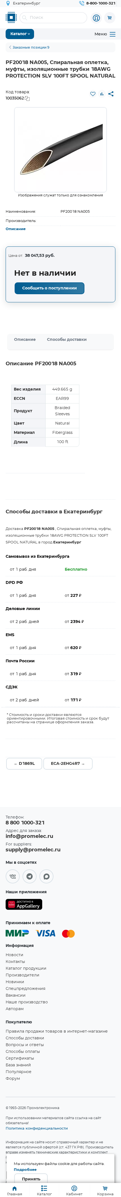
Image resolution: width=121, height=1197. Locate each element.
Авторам (15, 1009)
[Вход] (96, 18)
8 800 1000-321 (25, 823)
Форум (13, 1079)
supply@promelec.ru (33, 850)
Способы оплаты (23, 1052)
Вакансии (16, 996)
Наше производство (27, 1002)
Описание (16, 229)
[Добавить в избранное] (93, 94)
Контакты (15, 962)
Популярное (19, 1072)
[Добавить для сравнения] (102, 94)
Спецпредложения (25, 989)
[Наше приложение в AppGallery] (24, 905)
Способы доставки (67, 340)
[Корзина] (109, 17)
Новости (14, 955)
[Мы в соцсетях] (13, 876)
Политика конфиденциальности (37, 1128)
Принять (31, 1179)
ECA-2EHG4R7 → (68, 764)
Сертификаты (20, 1058)
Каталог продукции (26, 969)
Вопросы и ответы (25, 1045)
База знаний (18, 1065)
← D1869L (24, 764)
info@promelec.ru (29, 836)
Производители (22, 975)
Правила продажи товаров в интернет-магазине (57, 1031)
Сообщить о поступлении (49, 288)
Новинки (15, 982)
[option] (60, 149)
